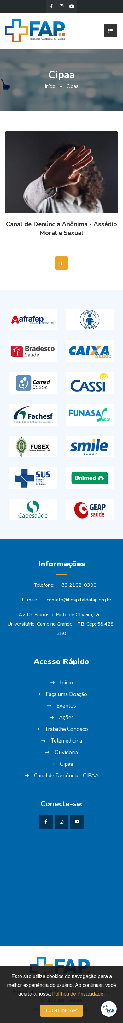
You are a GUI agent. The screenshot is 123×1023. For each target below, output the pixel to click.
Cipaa (73, 86)
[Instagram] (61, 6)
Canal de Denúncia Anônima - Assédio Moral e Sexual (61, 228)
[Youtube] (72, 6)
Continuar (61, 1010)
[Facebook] (51, 6)
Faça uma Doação (66, 694)
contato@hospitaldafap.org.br (79, 599)
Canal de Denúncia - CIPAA (66, 775)
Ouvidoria (66, 752)
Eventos (66, 706)
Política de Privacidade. (78, 994)
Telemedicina (66, 740)
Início (50, 86)
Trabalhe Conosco (66, 729)
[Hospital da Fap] (37, 30)
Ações (66, 717)
